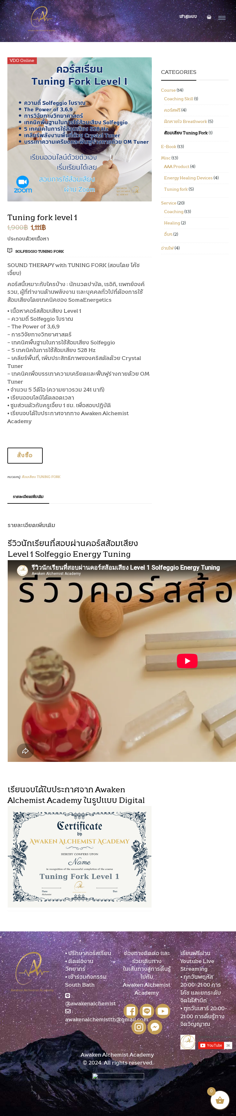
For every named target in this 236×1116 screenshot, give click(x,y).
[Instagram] (139, 1027)
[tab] (28, 497)
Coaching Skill (178, 99)
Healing (172, 223)
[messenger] (155, 1027)
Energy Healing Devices (188, 178)
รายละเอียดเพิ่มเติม (28, 497)
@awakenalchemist (90, 1004)
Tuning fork (176, 189)
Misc (166, 158)
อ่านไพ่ (167, 248)
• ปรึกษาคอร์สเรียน (88, 953)
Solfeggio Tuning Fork (39, 251)
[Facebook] (131, 1011)
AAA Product (176, 167)
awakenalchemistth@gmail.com (106, 1019)
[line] (147, 1011)
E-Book (168, 147)
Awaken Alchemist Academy (118, 1055)
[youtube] (162, 1011)
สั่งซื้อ (25, 455)
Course (168, 90)
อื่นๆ (168, 234)
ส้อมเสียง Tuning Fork (41, 477)
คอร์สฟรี (172, 110)
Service (168, 203)
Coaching (173, 212)
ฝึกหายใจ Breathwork (185, 122)
